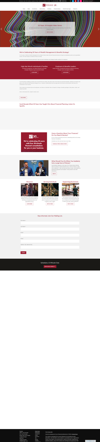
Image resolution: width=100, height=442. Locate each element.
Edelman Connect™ (89, 1)
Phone (22, 238)
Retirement (37, 432)
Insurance (37, 436)
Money (36, 439)
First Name (23, 220)
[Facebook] (78, 1)
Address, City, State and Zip (26, 244)
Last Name (23, 226)
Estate (36, 435)
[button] (24, 8)
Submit (23, 252)
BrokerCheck (75, 434)
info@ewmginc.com (64, 0)
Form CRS (50, 432)
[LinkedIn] (73, 1)
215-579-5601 (56, 1)
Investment (37, 433)
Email (22, 232)
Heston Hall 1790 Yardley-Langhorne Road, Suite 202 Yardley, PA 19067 (35, 1)
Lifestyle (36, 440)
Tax (36, 437)
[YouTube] (76, 1)
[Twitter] (70, 1)
